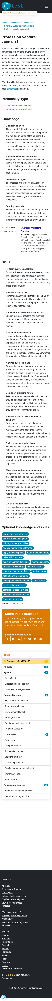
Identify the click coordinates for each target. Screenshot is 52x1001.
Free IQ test (10, 678)
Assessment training (25, 785)
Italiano (5, 949)
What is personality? (11, 912)
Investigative (26, 106)
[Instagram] (24, 638)
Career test (10, 740)
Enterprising (11, 109)
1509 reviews (23, 975)
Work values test (12, 774)
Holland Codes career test (14, 896)
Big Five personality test (13, 899)
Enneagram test (12, 717)
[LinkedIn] (18, 638)
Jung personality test (14, 706)
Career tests (25, 734)
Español (5, 935)
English (5, 932)
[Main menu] (46, 6)
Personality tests (25, 695)
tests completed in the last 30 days (20, 13)
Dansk (5, 965)
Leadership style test (14, 762)
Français (6, 938)
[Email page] (40, 638)
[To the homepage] (12, 6)
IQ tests (25, 672)
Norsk (4, 955)
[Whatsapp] (35, 638)
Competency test (13, 746)
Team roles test (12, 779)
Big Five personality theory (14, 915)
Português (6, 952)
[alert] (3, 997)
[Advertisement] (26, 829)
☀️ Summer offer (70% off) (25, 661)
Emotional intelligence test (17, 723)
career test (12, 89)
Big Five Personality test (16, 701)
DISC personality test (15, 712)
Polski (4, 959)
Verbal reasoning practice (17, 796)
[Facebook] (8, 638)
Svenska (6, 962)
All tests (25, 667)
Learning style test (13, 757)
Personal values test (14, 729)
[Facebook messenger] (29, 638)
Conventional (12, 106)
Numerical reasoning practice (19, 791)
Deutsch (5, 945)
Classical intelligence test (17, 684)
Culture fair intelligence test (18, 689)
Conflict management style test (19, 768)
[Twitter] (13, 638)
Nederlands (7, 942)
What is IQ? (7, 919)
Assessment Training (11, 889)
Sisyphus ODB (16, 604)
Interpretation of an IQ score (15, 922)
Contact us (7, 978)
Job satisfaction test (14, 751)
